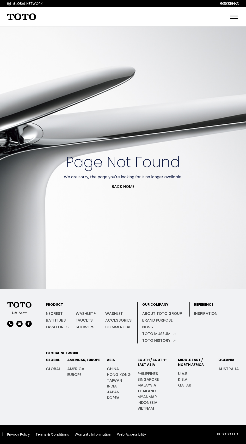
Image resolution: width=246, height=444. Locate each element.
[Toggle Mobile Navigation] (234, 17)
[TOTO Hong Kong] (19, 308)
